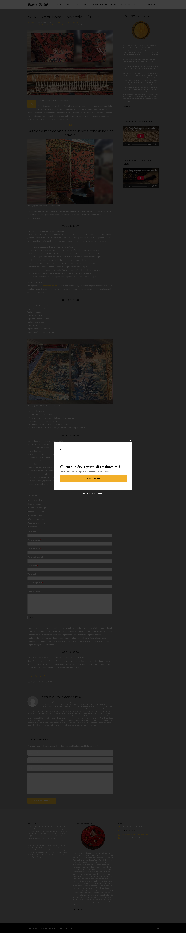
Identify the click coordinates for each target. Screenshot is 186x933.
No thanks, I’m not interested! (93, 493)
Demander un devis (93, 478)
